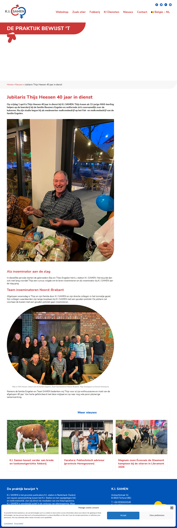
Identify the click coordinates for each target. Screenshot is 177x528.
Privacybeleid (18, 523)
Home (10, 84)
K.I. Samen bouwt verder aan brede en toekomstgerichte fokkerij (32, 461)
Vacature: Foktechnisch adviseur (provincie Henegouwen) (84, 461)
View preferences (157, 515)
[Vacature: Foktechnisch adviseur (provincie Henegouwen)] (87, 438)
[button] (172, 508)
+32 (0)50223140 (122, 502)
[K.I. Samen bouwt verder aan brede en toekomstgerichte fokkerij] (33, 438)
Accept (123, 515)
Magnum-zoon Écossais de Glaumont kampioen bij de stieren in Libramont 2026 (141, 463)
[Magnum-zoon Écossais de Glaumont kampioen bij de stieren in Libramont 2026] (141, 438)
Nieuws (19, 84)
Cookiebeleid (8, 523)
